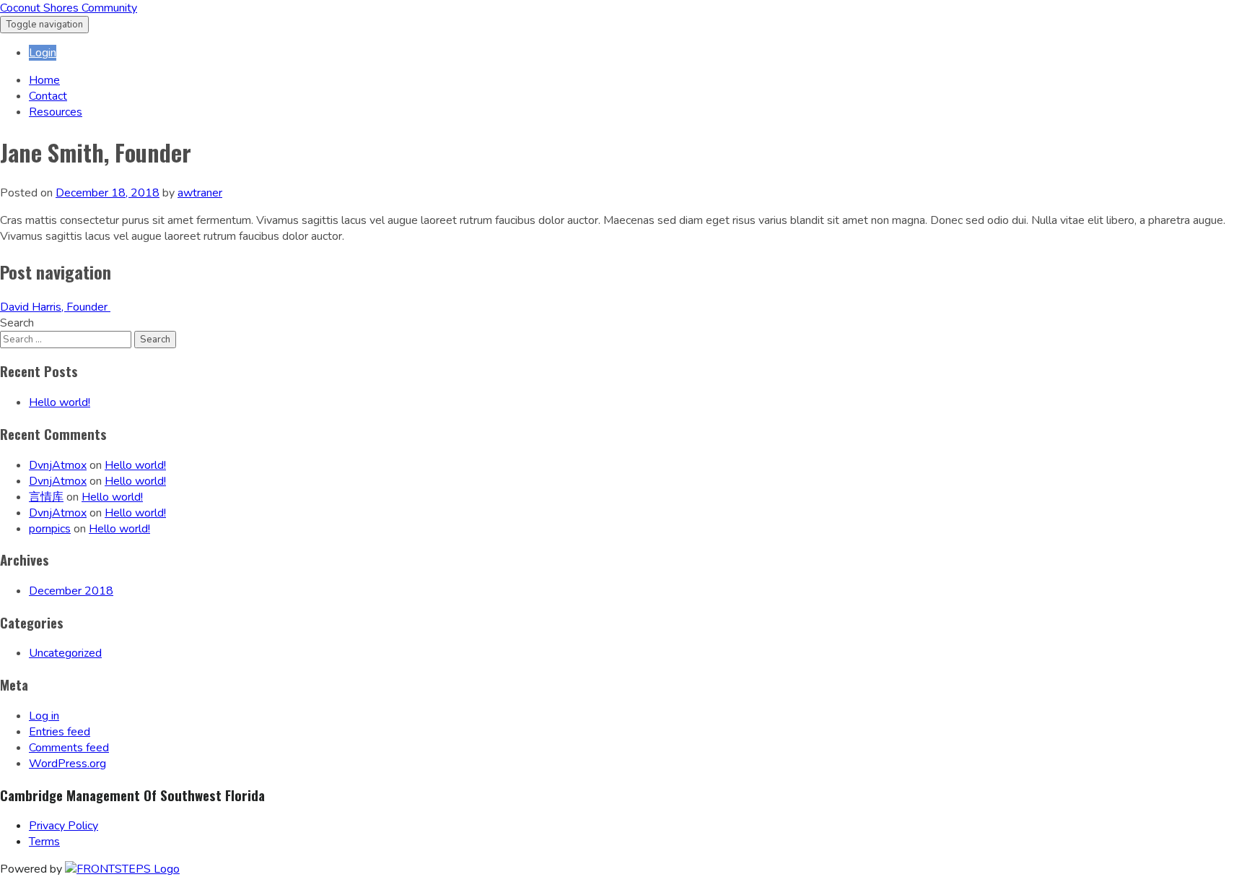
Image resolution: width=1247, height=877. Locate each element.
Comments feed (69, 748)
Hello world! (59, 402)
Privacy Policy (63, 826)
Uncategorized (65, 653)
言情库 (46, 497)
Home (44, 80)
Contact (48, 96)
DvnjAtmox (58, 465)
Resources (55, 112)
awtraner (200, 193)
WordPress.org (67, 764)
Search (17, 323)
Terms (44, 842)
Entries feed (59, 732)
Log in (44, 716)
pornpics (50, 529)
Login (42, 53)
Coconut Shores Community (68, 8)
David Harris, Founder (55, 307)
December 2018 (71, 591)
